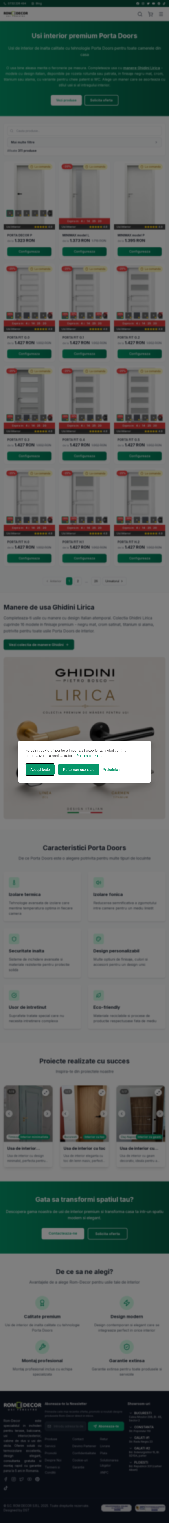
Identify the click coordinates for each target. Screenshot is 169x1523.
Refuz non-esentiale (78, 769)
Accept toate (40, 769)
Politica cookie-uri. (90, 755)
